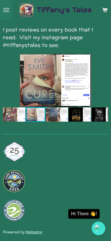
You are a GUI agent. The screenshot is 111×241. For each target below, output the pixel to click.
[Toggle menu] (6, 10)
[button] (103, 59)
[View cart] (104, 10)
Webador (34, 232)
